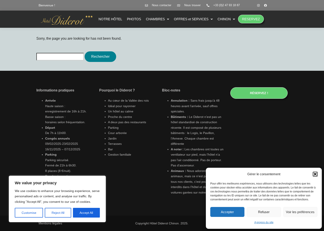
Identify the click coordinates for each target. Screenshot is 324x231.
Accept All (86, 212)
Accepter (227, 212)
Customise (29, 212)
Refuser (264, 212)
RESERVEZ (251, 19)
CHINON (224, 19)
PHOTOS (134, 19)
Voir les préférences (300, 212)
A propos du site (264, 222)
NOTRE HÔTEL (110, 19)
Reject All (58, 212)
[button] (315, 174)
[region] (57, 199)
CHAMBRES (155, 19)
